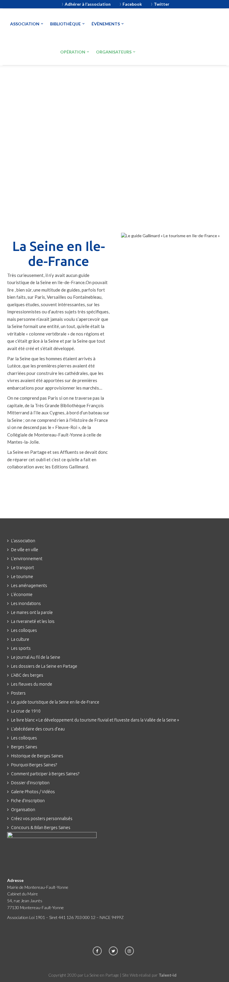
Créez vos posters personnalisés (41, 818)
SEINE (158, 23)
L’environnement (26, 558)
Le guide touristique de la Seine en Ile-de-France (55, 702)
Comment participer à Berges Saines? (45, 773)
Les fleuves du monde (31, 684)
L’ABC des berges (27, 675)
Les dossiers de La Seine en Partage (44, 666)
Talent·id (168, 975)
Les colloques (24, 630)
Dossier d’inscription (30, 782)
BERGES (31, 51)
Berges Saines (24, 746)
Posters (18, 693)
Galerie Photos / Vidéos (33, 791)
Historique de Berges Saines (37, 755)
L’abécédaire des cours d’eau (38, 729)
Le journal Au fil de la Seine (35, 657)
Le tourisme (22, 576)
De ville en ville (24, 549)
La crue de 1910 (26, 711)
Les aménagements (29, 585)
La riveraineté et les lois (33, 621)
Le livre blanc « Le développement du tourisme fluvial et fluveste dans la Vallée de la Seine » (95, 720)
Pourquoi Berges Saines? (34, 764)
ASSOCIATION (24, 23)
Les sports (21, 648)
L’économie (22, 594)
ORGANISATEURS (113, 51)
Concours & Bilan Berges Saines (40, 827)
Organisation (23, 809)
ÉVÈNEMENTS (106, 23)
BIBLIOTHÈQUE (65, 23)
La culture (20, 639)
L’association (23, 540)
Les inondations (26, 603)
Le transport (22, 567)
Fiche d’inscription (28, 800)
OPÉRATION (72, 51)
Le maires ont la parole (32, 612)
